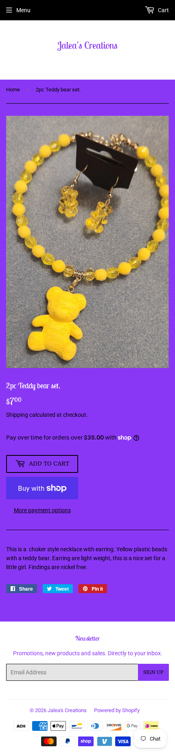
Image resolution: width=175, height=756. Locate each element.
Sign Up (153, 672)
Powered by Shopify (117, 710)
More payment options (42, 510)
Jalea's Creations (87, 45)
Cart (163, 10)
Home (13, 90)
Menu (23, 10)
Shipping (17, 415)
